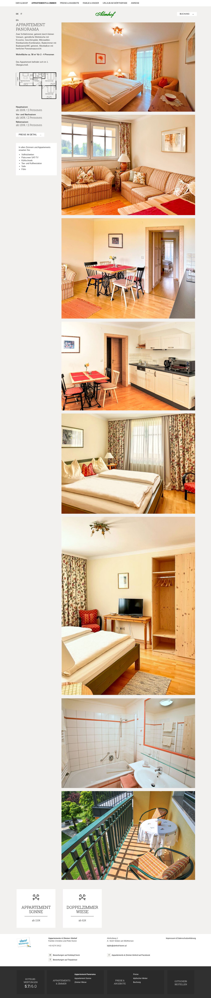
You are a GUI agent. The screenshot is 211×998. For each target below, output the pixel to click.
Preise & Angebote (69, 3)
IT (21, 14)
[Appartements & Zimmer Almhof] (105, 14)
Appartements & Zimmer (44, 3)
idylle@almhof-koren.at (117, 946)
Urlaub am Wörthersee (115, 3)
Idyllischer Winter (140, 978)
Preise (136, 974)
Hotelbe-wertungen (31, 983)
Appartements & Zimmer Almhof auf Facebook (131, 955)
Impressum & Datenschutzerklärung (181, 938)
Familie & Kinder (91, 3)
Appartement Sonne (82, 978)
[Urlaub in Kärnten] (24, 942)
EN (17, 20)
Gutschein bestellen (181, 983)
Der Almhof (22, 3)
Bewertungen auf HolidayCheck (66, 955)
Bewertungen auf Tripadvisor (65, 960)
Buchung (184, 14)
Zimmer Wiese (80, 982)
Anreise (135, 3)
